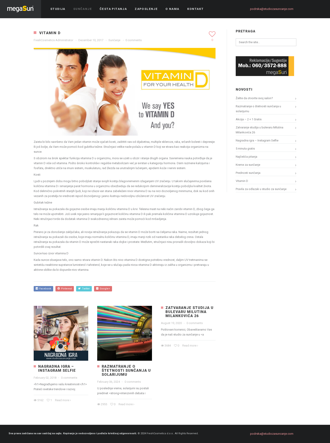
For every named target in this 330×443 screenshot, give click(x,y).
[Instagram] (312, 9)
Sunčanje (114, 40)
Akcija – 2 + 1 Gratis (249, 119)
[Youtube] (320, 9)
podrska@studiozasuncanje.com (271, 9)
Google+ (104, 288)
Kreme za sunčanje (248, 164)
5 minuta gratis (245, 148)
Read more (62, 400)
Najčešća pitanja (246, 156)
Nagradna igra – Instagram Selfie (57, 368)
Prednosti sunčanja (248, 173)
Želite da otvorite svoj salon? (254, 98)
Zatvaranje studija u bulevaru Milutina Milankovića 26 (189, 312)
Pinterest (66, 288)
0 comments (133, 40)
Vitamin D (242, 181)
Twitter (85, 288)
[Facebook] (304, 9)
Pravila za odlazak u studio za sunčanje (261, 189)
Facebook (44, 288)
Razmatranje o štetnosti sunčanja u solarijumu (126, 370)
